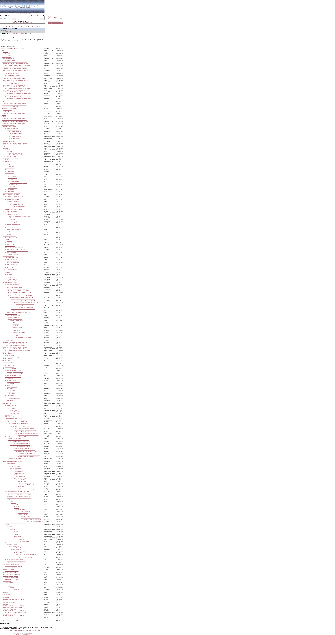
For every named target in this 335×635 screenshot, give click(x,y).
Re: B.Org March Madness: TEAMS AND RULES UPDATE (15, 342)
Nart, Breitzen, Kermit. (8, 403)
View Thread (9, 26)
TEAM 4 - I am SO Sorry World (9, 269)
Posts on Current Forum (18, 22)
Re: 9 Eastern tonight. (9, 168)
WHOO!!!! (4, 115)
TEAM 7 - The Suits (7, 242)
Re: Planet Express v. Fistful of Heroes (13, 370)
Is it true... (5, 52)
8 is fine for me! (16, 323)
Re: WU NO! (6, 148)
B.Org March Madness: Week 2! (9, 365)
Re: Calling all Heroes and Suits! (13, 315)
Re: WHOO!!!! (6, 116)
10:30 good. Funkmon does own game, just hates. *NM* (18, 312)
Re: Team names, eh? (9, 274)
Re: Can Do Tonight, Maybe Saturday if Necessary (20, 425)
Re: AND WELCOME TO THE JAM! (16, 33)
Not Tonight (16, 508)
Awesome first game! (6, 360)
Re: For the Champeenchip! (12, 464)
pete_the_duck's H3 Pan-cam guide (55, 22)
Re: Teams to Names (15, 589)
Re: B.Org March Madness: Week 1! (12, 284)
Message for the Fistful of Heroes (25, 488)
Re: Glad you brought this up (13, 83)
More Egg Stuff (56, 19)
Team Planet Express (9, 542)
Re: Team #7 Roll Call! (8, 353)
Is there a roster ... (7, 581)
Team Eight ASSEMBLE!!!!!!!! (9, 197)
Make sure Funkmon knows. (24, 305)
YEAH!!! (5, 617)
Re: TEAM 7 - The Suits (10, 244)
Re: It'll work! (9, 241)
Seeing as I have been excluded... (10, 211)
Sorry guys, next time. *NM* (9, 602)
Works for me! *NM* (15, 411)
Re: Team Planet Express (12, 544)
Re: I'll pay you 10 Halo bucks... (13, 254)
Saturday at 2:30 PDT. (20, 479)
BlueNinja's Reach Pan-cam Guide (55, 23)
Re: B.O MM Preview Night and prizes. (11, 158)
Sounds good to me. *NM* (12, 386)
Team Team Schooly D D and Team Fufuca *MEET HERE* (17, 491)
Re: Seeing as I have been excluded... (13, 212)
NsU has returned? (7, 110)
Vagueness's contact (17, 327)
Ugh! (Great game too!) (10, 395)
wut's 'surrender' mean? (13, 499)
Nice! (17, 335)
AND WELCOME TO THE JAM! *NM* (11, 73)
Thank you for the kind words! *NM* (10, 620)
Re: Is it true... (8, 53)
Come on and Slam (6, 71)
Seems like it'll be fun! (6, 57)
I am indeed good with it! (13, 279)
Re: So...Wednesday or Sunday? (13, 382)
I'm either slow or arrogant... (9, 569)
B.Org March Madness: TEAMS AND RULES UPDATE (13, 196)
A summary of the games (8, 362)
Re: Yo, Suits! (9, 526)
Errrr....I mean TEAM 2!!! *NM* (11, 257)
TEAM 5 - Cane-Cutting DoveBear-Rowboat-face (13, 270)
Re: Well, (13, 219)
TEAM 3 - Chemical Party (8, 255)
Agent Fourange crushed (8, 367)
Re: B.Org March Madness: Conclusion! (11, 574)
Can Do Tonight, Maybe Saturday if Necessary (18, 423)
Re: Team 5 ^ (9, 234)
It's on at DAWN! (14, 469)
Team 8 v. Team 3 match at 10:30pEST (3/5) (25, 304)
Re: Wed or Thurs (12, 408)
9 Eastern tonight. (7, 161)
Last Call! (13, 322)
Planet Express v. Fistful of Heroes (10, 368)
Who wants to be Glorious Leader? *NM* (13, 209)
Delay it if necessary (20, 476)
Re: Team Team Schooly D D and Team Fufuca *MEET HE (19, 493)
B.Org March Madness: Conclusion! (9, 567)
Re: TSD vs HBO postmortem (8, 124)
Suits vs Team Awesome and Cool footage (14, 559)
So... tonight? (7, 385)
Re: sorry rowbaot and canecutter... (12, 227)
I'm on (14, 310)
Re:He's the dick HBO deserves (15, 153)
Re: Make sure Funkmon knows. (26, 307)
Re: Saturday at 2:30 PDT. (23, 486)
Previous (34, 26)
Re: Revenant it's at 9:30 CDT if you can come (27, 556)
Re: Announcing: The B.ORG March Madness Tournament (14, 61)
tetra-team (27, 634)
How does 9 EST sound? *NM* (24, 511)
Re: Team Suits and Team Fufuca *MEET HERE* (15, 420)
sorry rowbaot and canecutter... (10, 226)
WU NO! (3, 146)
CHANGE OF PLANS (20, 509)
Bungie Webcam (51, 16)
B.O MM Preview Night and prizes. (9, 156)
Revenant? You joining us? (15, 547)
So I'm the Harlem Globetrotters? (12, 579)
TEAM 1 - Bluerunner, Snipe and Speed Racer (13, 247)
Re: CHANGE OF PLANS (23, 513)
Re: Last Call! (15, 325)
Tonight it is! (12, 529)
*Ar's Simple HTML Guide (53, 17)
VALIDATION (6, 597)
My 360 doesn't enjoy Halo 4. (14, 181)
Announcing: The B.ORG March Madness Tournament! (12, 48)
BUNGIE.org (9, 164)
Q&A (3, 50)
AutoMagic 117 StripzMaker (54, 20)
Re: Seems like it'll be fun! (8, 58)
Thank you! (5, 600)
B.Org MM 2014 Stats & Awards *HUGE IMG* (11, 595)
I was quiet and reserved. (10, 363)
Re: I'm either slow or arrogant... (11, 571)
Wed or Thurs (9, 406)
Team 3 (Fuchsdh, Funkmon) (9, 236)
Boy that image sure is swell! (9, 619)
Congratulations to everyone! (9, 572)
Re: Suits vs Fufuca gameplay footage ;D (13, 566)
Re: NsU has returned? (10, 111)
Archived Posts (28, 22)
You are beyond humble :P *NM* (11, 577)
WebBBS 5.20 (18, 634)
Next (39, 26)
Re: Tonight (13, 503)
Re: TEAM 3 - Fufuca (9, 267)
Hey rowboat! (11, 231)
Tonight (11, 501)
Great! (6, 159)
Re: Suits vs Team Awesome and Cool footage (16, 561)
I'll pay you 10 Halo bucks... (11, 252)
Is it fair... (5, 101)
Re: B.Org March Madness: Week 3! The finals (13, 461)
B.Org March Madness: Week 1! (10, 282)
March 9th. (9, 285)
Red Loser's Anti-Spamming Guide (55, 18)
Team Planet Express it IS (18, 207)
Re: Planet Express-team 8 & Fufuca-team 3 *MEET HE (18, 290)
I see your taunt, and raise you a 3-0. (27, 489)
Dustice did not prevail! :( (8, 459)
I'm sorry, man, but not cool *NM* (24, 541)
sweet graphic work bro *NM (9, 614)
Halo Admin (29, 633)
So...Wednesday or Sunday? (11, 380)
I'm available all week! (9, 378)
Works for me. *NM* (22, 481)
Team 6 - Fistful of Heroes (8, 338)
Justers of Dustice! (9, 232)
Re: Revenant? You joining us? (17, 549)
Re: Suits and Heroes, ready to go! (21, 333)
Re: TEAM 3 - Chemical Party (11, 259)
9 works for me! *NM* (23, 514)
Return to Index (21, 26)
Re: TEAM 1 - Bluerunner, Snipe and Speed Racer (15, 249)
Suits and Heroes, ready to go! (19, 332)
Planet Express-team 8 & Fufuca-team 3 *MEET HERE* (16, 289)
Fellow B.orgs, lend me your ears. (10, 576)
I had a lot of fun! (10, 400)
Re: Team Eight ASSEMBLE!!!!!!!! (12, 199)
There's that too (11, 166)
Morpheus (5, 30)
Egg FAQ (50, 19)
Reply (15, 26)
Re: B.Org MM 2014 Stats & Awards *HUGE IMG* (13, 599)
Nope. (8, 584)
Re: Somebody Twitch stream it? (27, 484)
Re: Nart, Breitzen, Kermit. (10, 405)
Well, (11, 217)
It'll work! (7, 239)
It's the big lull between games (11, 163)
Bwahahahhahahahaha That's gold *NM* (18, 183)
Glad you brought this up (10, 81)
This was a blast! (7, 594)
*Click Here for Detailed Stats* (9, 609)
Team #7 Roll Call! (5, 352)
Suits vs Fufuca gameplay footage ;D (11, 564)
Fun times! (5, 592)
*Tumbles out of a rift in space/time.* (9, 108)
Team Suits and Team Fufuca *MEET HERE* (12, 418)
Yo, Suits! (7, 524)
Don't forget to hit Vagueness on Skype (11, 357)
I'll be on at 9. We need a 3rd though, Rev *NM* (30, 517)
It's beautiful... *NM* (9, 340)
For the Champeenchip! (10, 463)
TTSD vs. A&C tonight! (9, 416)
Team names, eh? (7, 272)
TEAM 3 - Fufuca (7, 265)
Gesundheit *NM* (8, 415)
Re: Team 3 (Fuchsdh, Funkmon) (12, 237)
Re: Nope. (10, 585)
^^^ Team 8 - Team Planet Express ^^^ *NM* (14, 343)
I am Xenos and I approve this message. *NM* (15, 345)
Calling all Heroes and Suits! (11, 314)
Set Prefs (28, 26)
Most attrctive (6, 604)
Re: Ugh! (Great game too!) (12, 396)
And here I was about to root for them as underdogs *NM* (20, 216)
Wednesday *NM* (10, 383)
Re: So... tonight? (10, 388)
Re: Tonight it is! (14, 531)
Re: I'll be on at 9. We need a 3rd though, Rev (31, 519)
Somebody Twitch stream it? (25, 483)
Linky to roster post (9, 582)
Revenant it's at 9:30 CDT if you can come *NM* (26, 554)
